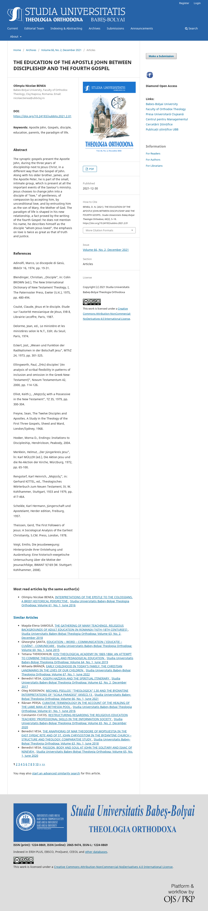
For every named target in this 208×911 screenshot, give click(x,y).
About (14, 36)
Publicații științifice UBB (162, 129)
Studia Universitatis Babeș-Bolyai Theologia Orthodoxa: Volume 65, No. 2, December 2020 (74, 723)
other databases (96, 852)
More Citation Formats (99, 230)
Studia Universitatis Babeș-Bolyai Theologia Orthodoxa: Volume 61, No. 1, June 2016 (75, 603)
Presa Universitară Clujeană (165, 114)
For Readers (153, 153)
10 (37, 764)
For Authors (153, 159)
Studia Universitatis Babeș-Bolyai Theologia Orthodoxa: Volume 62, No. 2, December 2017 (74, 682)
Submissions (115, 28)
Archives (94, 28)
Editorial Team (34, 28)
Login (197, 3)
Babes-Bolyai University (162, 104)
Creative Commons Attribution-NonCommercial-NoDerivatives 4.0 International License (107, 314)
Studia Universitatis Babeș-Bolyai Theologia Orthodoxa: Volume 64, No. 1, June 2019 (77, 660)
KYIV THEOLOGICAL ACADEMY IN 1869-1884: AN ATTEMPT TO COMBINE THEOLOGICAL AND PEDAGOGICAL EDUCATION (77, 656)
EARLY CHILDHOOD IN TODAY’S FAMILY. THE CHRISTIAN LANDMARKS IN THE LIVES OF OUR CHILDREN (72, 668)
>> (43, 764)
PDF (91, 169)
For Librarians (154, 165)
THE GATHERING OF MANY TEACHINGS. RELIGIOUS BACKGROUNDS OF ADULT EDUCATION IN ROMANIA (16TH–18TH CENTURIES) (75, 628)
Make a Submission (161, 56)
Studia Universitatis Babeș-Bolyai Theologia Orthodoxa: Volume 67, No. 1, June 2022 (76, 672)
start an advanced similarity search (56, 773)
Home (17, 50)
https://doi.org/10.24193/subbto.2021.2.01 (42, 116)
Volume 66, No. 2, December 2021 (61, 50)
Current (12, 28)
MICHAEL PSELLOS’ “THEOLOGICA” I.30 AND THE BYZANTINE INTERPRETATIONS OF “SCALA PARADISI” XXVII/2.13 (75, 693)
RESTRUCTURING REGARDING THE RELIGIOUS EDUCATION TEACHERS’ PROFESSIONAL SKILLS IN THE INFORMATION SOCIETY (75, 717)
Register (184, 3)
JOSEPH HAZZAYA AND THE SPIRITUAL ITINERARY (76, 678)
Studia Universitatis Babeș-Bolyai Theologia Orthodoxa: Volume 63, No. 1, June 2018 (76, 741)
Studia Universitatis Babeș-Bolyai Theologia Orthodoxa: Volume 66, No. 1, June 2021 (76, 697)
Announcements (142, 28)
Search (193, 28)
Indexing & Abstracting (66, 28)
